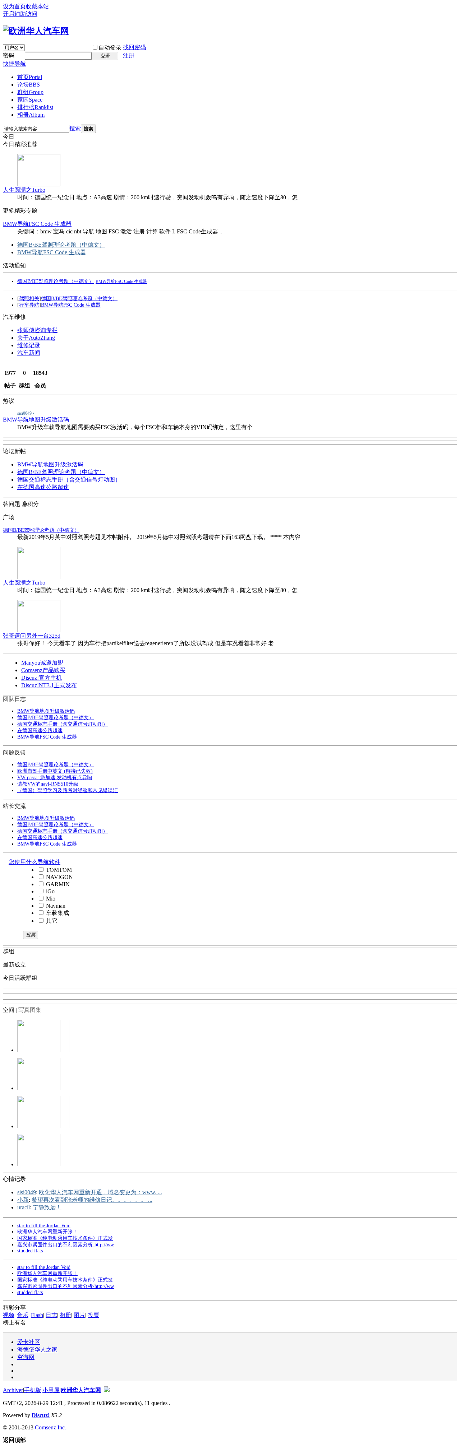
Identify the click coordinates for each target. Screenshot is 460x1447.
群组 (30, 92)
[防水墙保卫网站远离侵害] (107, 1390)
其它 (51, 921)
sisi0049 (26, 1192)
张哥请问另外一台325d (31, 636)
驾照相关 (29, 298)
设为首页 (14, 6)
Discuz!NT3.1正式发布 (49, 685)
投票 (93, 1315)
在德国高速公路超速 (43, 487)
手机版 (32, 1390)
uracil (23, 1207)
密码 (8, 55)
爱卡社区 (28, 1342)
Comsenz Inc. (50, 1427)
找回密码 (134, 47)
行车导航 (29, 305)
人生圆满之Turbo (24, 190)
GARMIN (57, 884)
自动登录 (109, 48)
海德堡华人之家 (37, 1349)
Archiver (13, 1390)
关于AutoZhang (36, 338)
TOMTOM (58, 870)
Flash (37, 1315)
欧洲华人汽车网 (81, 1390)
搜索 (75, 128)
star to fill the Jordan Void (43, 1225)
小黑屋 (51, 1390)
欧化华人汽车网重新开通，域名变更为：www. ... (100, 1192)
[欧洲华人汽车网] (36, 31)
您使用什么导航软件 (34, 862)
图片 (79, 1315)
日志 (51, 1315)
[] (29, 298)
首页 (29, 77)
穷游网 (25, 1357)
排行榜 (35, 107)
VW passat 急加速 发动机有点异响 (54, 777)
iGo (50, 891)
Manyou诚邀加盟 (42, 663)
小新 (23, 1200)
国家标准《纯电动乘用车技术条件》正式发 (65, 1238)
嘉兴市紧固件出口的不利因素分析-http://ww (65, 1244)
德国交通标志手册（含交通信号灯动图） (69, 479)
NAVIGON (59, 877)
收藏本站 (37, 6)
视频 (8, 1315)
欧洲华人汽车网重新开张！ (47, 1231)
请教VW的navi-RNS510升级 (47, 784)
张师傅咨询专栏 (37, 330)
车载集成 (57, 913)
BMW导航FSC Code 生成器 (37, 224)
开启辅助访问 (20, 14)
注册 (128, 55)
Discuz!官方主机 (41, 678)
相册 (31, 115)
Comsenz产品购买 (43, 670)
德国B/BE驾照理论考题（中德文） (61, 245)
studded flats (30, 1250)
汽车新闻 (28, 353)
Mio (50, 898)
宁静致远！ (47, 1207)
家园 (29, 100)
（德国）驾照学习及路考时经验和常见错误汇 (67, 790)
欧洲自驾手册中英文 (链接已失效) (55, 771)
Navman (55, 906)
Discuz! (41, 1415)
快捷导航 (14, 64)
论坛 (28, 85)
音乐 (22, 1315)
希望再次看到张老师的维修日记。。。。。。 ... (92, 1200)
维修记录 (28, 345)
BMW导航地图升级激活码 (36, 420)
